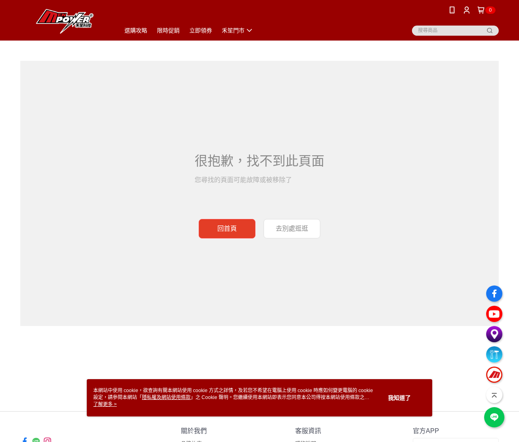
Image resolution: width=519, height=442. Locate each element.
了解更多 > (105, 404)
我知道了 (399, 398)
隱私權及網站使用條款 (166, 397)
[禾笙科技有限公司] (65, 21)
